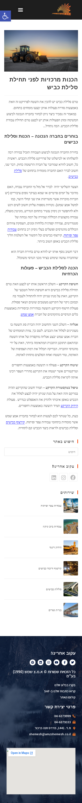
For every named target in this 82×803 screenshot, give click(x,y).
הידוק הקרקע (69, 405)
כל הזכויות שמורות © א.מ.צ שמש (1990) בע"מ (44, 674)
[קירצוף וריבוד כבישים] (70, 568)
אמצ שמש (27, 314)
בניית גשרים (55, 610)
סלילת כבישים (53, 589)
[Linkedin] (41, 662)
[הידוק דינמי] (70, 547)
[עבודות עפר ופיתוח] (70, 505)
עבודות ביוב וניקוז (52, 526)
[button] (21, 10)
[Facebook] (73, 477)
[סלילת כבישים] (70, 589)
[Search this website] (41, 451)
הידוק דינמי (55, 547)
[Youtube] (57, 662)
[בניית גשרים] (70, 610)
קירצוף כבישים (15, 422)
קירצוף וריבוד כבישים (49, 568)
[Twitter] (72, 662)
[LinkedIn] (54, 477)
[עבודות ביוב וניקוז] (70, 526)
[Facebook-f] (64, 662)
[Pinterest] (33, 662)
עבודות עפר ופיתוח (51, 505)
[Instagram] (63, 477)
